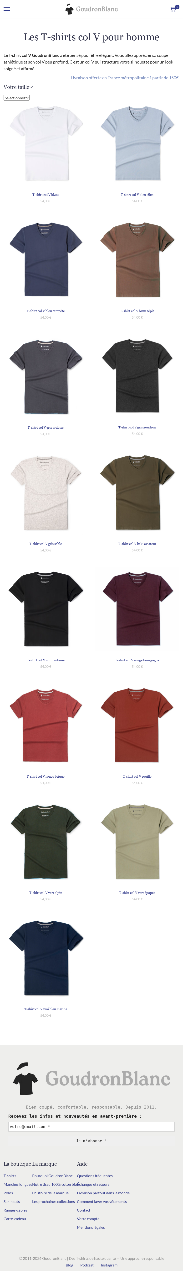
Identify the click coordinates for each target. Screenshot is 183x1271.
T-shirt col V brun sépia (137, 311)
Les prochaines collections (53, 1201)
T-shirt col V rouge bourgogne (137, 660)
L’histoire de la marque (50, 1193)
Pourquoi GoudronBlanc (52, 1175)
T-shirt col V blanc (45, 194)
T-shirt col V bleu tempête (46, 311)
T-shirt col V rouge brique (46, 776)
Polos (8, 1193)
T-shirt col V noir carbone (46, 660)
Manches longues (18, 1184)
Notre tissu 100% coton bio (54, 1184)
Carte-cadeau (15, 1218)
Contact (83, 1210)
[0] (173, 9)
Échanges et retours (93, 1184)
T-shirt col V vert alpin (45, 893)
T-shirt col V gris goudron (137, 427)
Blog (69, 1265)
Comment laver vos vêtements (102, 1201)
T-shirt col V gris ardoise (46, 427)
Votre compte (88, 1218)
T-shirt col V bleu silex (137, 194)
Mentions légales (91, 1227)
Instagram (109, 1265)
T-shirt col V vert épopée (137, 893)
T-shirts (10, 1175)
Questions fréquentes (95, 1175)
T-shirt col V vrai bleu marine (45, 1009)
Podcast (87, 1265)
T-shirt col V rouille (137, 776)
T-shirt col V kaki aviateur (137, 544)
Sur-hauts (12, 1201)
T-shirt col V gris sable (45, 544)
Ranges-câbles (15, 1210)
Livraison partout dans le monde (103, 1193)
